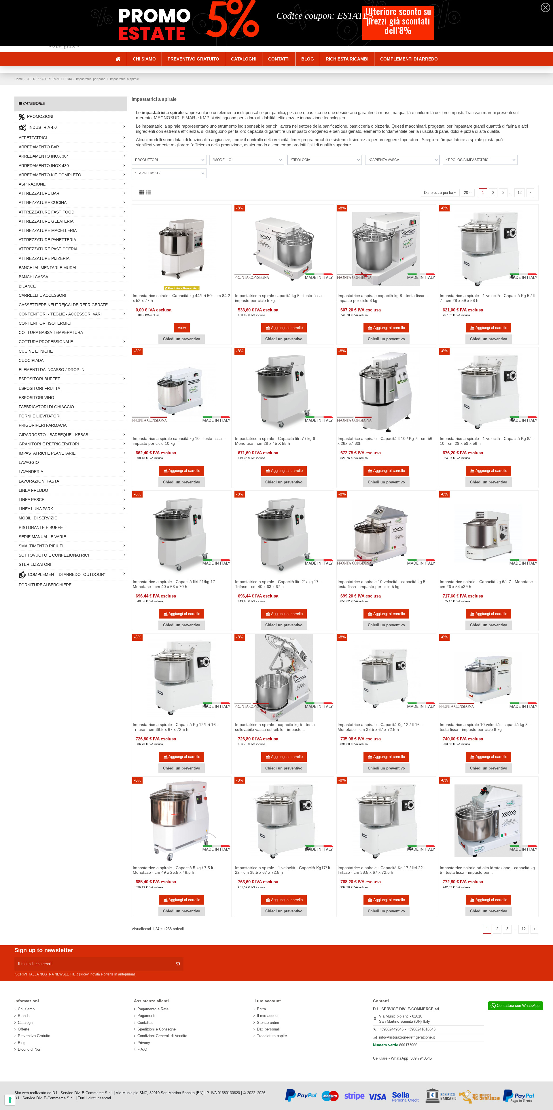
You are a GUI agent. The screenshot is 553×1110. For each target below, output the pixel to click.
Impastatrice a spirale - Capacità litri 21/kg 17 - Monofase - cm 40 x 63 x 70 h (175, 584)
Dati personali (268, 1029)
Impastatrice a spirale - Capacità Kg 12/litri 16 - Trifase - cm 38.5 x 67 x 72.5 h (175, 727)
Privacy (143, 1043)
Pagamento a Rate (152, 1009)
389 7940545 (421, 1058)
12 (520, 192)
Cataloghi (25, 1022)
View (182, 328)
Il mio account (269, 1015)
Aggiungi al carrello (287, 328)
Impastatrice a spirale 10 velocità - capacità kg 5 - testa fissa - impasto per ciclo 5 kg (383, 584)
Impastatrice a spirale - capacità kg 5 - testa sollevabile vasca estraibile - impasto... (275, 727)
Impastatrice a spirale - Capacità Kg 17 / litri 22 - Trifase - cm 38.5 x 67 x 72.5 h (381, 870)
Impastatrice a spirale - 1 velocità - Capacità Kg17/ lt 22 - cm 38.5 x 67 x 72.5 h (282, 870)
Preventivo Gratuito (34, 1036)
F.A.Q (142, 1049)
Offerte (23, 1029)
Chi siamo (26, 1009)
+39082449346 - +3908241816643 (407, 1029)
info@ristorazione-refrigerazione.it (407, 1037)
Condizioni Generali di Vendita (162, 1036)
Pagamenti (146, 1015)
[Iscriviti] (177, 964)
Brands (24, 1015)
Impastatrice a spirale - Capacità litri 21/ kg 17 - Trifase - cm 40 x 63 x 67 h (278, 584)
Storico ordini (268, 1022)
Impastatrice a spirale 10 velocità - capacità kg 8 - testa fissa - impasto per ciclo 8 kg (485, 727)
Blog (21, 1043)
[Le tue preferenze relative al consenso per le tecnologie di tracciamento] (10, 1099)
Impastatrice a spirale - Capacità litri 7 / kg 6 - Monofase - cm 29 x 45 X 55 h (276, 441)
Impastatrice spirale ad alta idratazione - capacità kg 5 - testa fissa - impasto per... (487, 870)
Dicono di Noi (29, 1049)
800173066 (408, 1045)
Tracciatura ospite (272, 1036)
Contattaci (145, 1022)
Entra (261, 1009)
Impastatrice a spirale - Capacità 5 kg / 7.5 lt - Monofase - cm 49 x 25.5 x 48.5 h (174, 870)
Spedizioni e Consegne (156, 1029)
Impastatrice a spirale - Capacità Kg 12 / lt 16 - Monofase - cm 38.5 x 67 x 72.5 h (380, 727)
